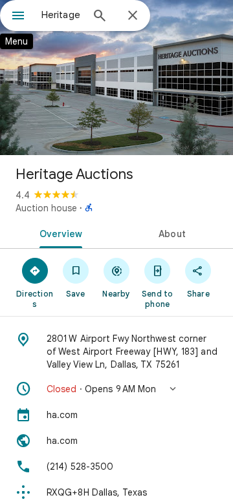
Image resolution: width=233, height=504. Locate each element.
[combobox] (61, 15)
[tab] (59, 232)
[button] (116, 389)
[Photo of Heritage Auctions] (116, 77)
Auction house (46, 208)
